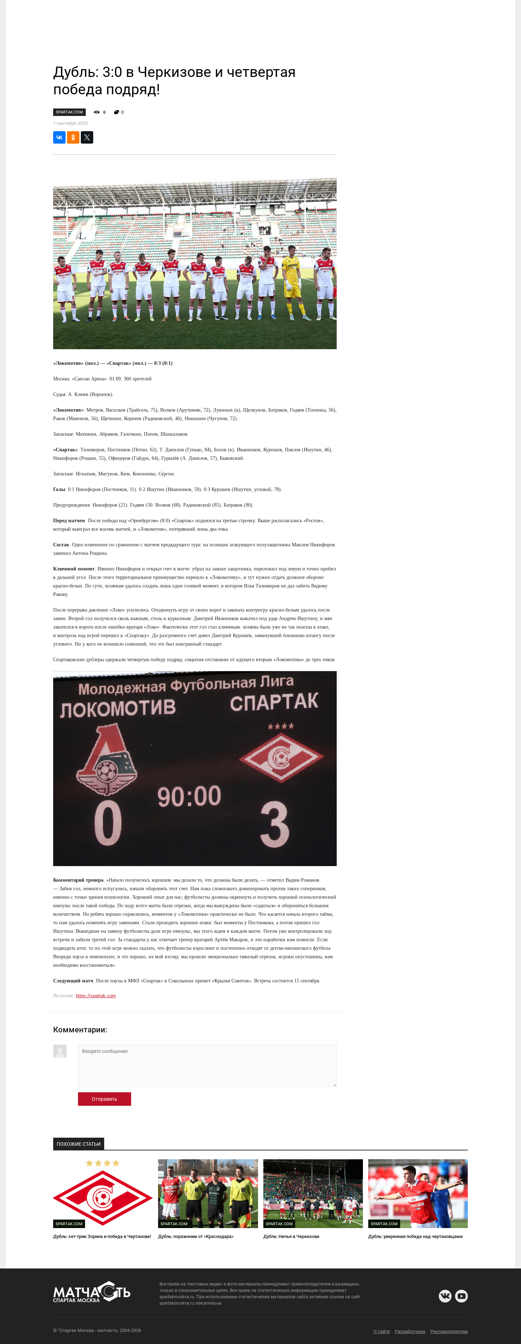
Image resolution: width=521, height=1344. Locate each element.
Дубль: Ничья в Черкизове (291, 1236)
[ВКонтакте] (59, 137)
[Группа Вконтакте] (445, 1296)
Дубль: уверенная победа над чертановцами (415, 1236)
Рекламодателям (449, 1331)
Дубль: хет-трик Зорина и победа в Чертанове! (102, 1236)
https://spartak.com (96, 995)
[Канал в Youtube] (461, 1296)
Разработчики (410, 1331)
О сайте (382, 1331)
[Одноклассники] (73, 137)
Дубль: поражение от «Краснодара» (196, 1236)
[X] (87, 137)
